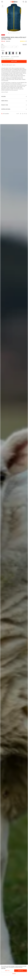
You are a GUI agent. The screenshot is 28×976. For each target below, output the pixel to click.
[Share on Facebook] (20, 113)
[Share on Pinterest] (24, 113)
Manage (14, 973)
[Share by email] (26, 113)
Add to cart (14, 61)
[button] (23, 41)
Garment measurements (22, 44)
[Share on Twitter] (22, 113)
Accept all (20, 970)
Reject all (7, 970)
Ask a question (6, 113)
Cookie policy (3, 968)
